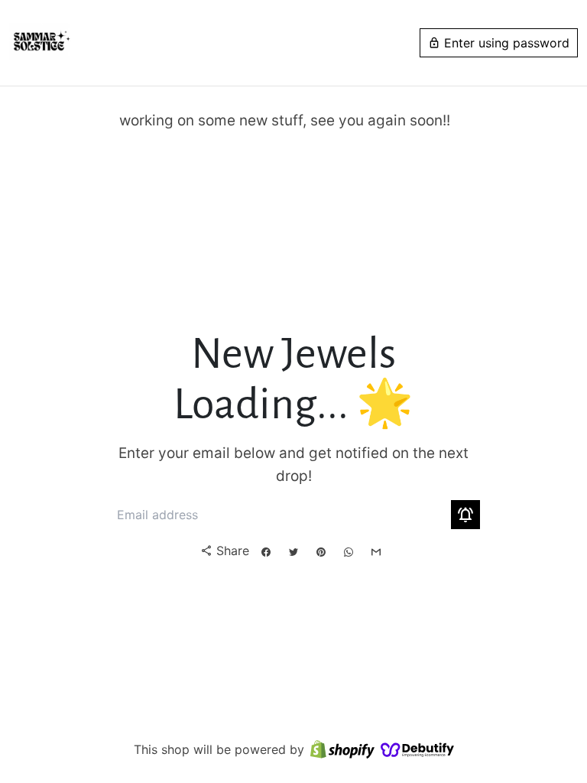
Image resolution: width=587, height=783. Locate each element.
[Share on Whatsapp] (348, 552)
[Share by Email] (376, 552)
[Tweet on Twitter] (293, 552)
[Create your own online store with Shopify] (342, 750)
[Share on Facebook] (266, 552)
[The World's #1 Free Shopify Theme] (417, 750)
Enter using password (498, 42)
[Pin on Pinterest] (321, 552)
